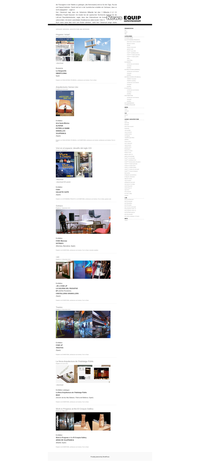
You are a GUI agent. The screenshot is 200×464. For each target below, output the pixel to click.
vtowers (126, 195)
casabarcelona (128, 134)
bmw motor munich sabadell (133, 41)
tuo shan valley (128, 193)
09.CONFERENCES (129, 103)
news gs (127, 110)
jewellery (96, 250)
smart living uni (128, 187)
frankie (128, 45)
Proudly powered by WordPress (100, 457)
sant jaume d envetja (130, 184)
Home (57, 24)
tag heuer (127, 189)
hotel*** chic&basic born (133, 52)
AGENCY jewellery (131, 80)
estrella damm (128, 147)
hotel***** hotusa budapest (131, 171)
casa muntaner (128, 132)
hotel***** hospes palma (133, 56)
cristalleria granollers (129, 137)
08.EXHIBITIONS (82, 140)
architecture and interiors (83, 80)
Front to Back (93, 80)
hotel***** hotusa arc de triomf (132, 169)
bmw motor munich (129, 126)
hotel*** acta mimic (131, 51)
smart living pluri (128, 186)
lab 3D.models (128, 205)
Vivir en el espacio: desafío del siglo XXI (74, 148)
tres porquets (128, 191)
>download (59, 63)
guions (126, 115)
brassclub (127, 128)
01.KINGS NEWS (129, 38)
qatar (128, 58)
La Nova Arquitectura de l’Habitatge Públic (75, 361)
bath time (127, 122)
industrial (91, 250)
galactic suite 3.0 (129, 154)
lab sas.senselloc (129, 214)
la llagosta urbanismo (130, 176)
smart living (129, 60)
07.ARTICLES (128, 88)
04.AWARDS (128, 62)
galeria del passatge (129, 156)
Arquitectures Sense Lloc (67, 87)
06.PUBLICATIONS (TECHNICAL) (69, 80)
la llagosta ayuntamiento (130, 174)
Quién (64, 24)
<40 (57, 257)
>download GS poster (63, 182)
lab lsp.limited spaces (130, 212)
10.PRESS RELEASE (130, 104)
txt (125, 116)
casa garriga (128, 130)
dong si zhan (128, 141)
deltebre (127, 139)
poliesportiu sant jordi (130, 182)
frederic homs (128, 152)
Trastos (59, 307)
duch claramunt (128, 143)
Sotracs (59, 206)
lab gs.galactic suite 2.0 (130, 210)
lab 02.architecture (129, 199)
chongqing (127, 135)
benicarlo (127, 124)
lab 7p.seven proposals (130, 206)
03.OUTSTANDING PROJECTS (68, 199)
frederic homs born (131, 47)
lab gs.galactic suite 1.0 (130, 208)
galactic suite (108, 199)
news (126, 109)
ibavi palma (127, 173)
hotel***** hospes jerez (130, 165)
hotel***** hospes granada (133, 54)
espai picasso (128, 145)
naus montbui (128, 180)
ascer (126, 121)
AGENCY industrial (131, 78)
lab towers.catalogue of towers (132, 216)
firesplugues (127, 148)
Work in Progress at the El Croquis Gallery (74, 409)
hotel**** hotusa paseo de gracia (132, 161)
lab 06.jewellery (128, 203)
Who (68, 24)
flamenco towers (131, 43)
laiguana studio (128, 178)
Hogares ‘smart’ (63, 34)
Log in (126, 220)
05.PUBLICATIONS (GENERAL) (132, 69)
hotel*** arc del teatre (130, 158)
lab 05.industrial (128, 201)
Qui (60, 24)
